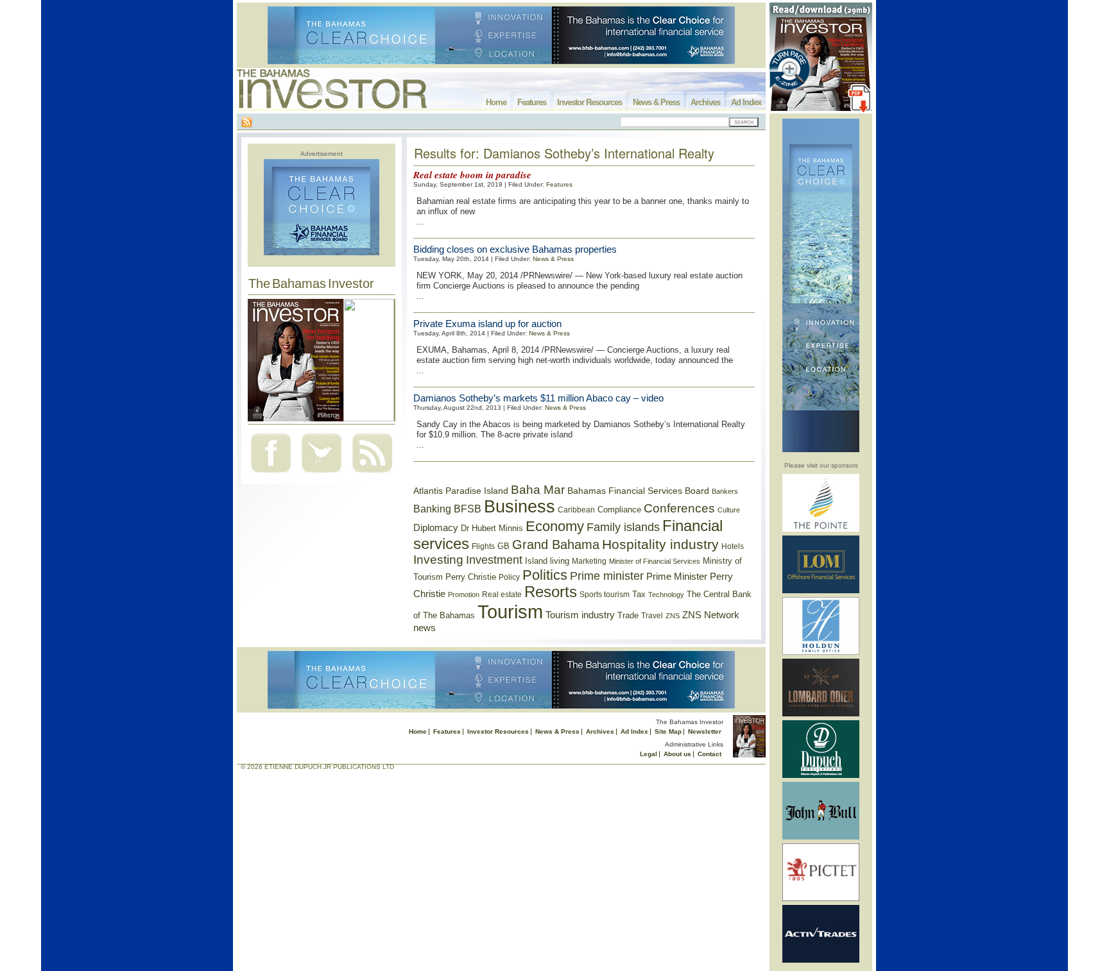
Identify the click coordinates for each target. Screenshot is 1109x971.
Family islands (623, 527)
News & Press (656, 102)
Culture (729, 510)
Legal (648, 753)
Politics (544, 575)
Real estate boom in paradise (472, 175)
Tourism (510, 611)
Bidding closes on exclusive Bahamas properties (515, 249)
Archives (705, 102)
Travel (652, 615)
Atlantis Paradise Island (460, 491)
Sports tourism (605, 594)
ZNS (673, 616)
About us (677, 753)
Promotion (463, 594)
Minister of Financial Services (654, 561)
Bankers (725, 491)
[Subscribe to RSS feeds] (372, 474)
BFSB (467, 508)
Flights (483, 546)
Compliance (619, 509)
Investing (438, 559)
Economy (555, 526)
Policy (509, 577)
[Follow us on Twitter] (321, 474)
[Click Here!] (820, 529)
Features (531, 102)
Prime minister (607, 575)
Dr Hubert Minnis (492, 528)
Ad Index (746, 102)
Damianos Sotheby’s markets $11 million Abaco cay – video (538, 398)
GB (503, 546)
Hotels (732, 546)
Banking (432, 508)
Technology (666, 594)
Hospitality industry (660, 544)
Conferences (679, 508)
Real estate (502, 594)
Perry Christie (470, 577)
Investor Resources (589, 102)
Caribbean (576, 509)
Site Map (668, 731)
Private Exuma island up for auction (487, 323)
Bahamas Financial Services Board (638, 490)
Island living (547, 561)
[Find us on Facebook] (271, 474)
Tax (639, 594)
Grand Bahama (555, 544)
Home (496, 102)
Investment (494, 559)
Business (519, 506)
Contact (709, 753)
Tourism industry (580, 615)
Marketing (589, 561)
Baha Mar (538, 489)
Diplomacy (435, 528)
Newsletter (704, 731)
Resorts (550, 592)
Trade (628, 615)
